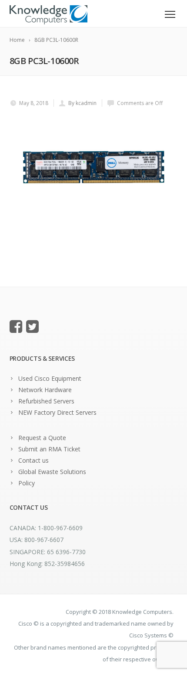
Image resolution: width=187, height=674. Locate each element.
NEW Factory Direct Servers (57, 412)
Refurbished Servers (46, 401)
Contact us (33, 460)
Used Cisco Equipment (49, 378)
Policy (26, 483)
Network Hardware (45, 390)
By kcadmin (82, 103)
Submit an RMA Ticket (49, 449)
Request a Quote (42, 438)
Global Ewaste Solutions (52, 471)
